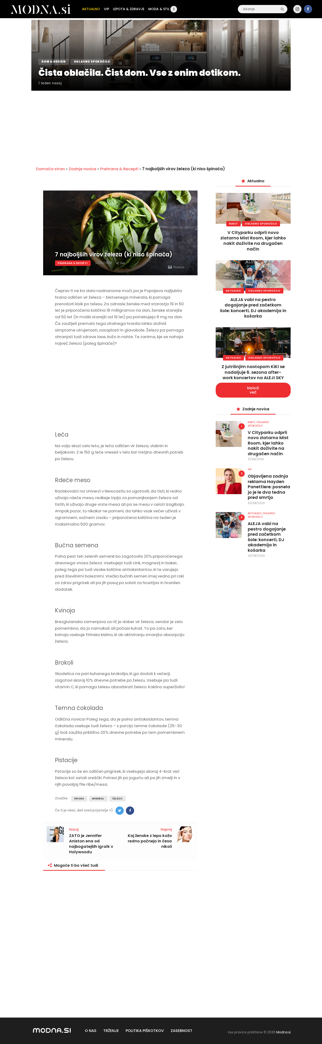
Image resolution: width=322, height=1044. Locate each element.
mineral (98, 798)
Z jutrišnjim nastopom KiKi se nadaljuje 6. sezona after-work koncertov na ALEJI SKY (253, 372)
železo (117, 798)
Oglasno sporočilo (261, 223)
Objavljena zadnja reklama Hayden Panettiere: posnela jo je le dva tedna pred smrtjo (269, 487)
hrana (79, 798)
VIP (250, 469)
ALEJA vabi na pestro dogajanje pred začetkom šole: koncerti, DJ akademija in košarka (253, 308)
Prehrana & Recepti (119, 169)
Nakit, (252, 422)
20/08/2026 (256, 503)
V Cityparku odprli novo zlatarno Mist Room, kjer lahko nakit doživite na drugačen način (253, 240)
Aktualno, (255, 513)
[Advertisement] (161, 126)
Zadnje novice (82, 169)
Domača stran (50, 169)
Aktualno (233, 291)
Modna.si (283, 1032)
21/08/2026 (256, 459)
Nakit (233, 223)
